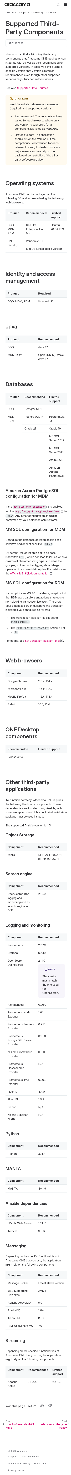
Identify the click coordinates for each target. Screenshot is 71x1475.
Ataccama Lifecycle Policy (54, 1426)
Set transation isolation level (42, 640)
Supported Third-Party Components (38, 12)
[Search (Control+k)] (58, 4)
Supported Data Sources (32, 88)
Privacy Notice (16, 1470)
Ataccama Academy (19, 1463)
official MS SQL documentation (29, 573)
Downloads (40, 1463)
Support (12, 1456)
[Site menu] (65, 4)
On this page (15, 43)
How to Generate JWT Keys (20, 1426)
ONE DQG (11, 12)
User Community (30, 1456)
